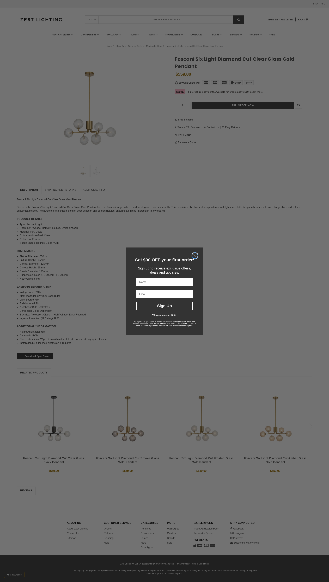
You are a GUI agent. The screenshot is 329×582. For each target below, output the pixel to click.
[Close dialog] (195, 256)
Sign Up (164, 306)
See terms (163, 325)
